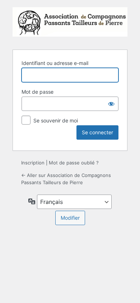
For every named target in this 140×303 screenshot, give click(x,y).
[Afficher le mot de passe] (111, 104)
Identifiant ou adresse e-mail (55, 63)
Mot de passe (37, 92)
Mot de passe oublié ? (74, 163)
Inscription (33, 163)
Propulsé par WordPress (70, 24)
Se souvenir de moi (55, 120)
